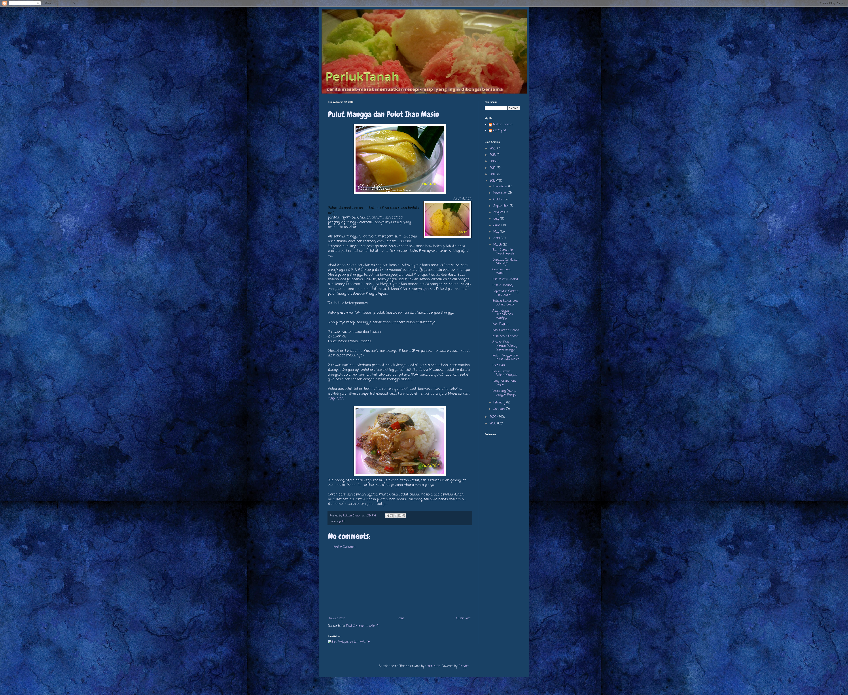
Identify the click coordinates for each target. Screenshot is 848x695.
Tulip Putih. (336, 398)
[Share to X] (395, 515)
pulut (342, 521)
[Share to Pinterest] (404, 515)
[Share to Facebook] (400, 515)
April (497, 238)
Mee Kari (498, 365)
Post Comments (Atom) (362, 626)
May (496, 232)
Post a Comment (344, 546)
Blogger (463, 666)
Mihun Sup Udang (505, 279)
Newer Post (337, 618)
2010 (493, 181)
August (498, 212)
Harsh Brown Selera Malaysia (504, 373)
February (499, 402)
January (499, 409)
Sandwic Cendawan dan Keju (505, 262)
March (498, 245)
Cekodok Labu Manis (501, 271)
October (499, 199)
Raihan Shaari (503, 125)
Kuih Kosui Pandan (505, 336)
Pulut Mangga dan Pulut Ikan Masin (505, 357)
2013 (493, 161)
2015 (493, 155)
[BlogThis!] (391, 515)
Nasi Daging (500, 324)
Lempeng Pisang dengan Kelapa (504, 393)
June (497, 225)
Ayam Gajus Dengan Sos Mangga (502, 315)
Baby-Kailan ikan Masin (504, 383)
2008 (493, 423)
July (496, 219)
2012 (493, 168)
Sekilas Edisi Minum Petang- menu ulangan (505, 346)
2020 (493, 148)
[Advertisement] (400, 582)
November (500, 193)
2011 (493, 174)
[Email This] (387, 515)
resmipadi (500, 131)
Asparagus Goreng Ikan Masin (505, 293)
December (500, 186)
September (501, 206)
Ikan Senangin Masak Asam (503, 252)
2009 (494, 417)
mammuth (432, 666)
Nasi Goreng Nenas (505, 330)
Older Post (463, 618)
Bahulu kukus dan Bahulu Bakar (505, 303)
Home (400, 618)
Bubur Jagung (502, 285)
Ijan (426, 289)
